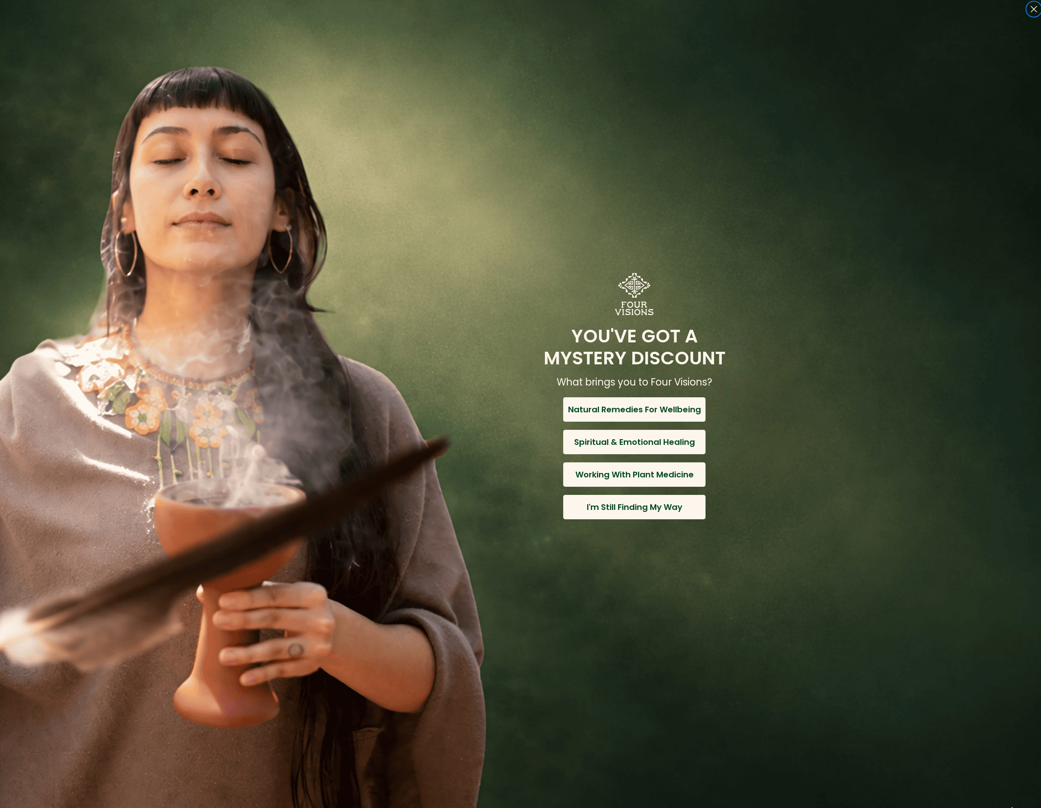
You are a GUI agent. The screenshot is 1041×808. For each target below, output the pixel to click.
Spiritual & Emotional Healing (634, 442)
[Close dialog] (1034, 9)
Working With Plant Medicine (634, 474)
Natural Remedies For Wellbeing (634, 409)
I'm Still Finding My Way (634, 507)
